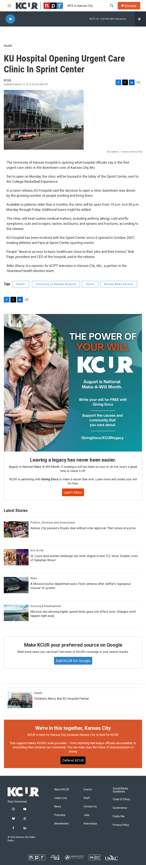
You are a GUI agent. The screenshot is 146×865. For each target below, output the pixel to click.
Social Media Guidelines (120, 790)
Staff (87, 798)
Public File (119, 816)
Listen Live (60, 798)
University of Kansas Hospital (56, 284)
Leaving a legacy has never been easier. (73, 460)
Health (8, 46)
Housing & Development (45, 606)
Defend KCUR (73, 760)
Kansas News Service (118, 284)
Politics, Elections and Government (52, 522)
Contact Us (90, 806)
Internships (90, 823)
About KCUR (61, 789)
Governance (120, 807)
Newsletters (61, 823)
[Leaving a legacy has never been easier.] (73, 383)
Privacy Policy (121, 825)
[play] (10, 19)
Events (88, 789)
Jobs (87, 815)
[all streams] (140, 19)
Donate (130, 6)
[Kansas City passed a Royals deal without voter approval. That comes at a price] (16, 529)
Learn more (73, 492)
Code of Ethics (121, 799)
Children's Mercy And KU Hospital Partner (61, 698)
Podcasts (60, 815)
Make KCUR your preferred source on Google (73, 645)
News (33, 578)
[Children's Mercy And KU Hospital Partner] (20, 700)
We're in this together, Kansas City (73, 728)
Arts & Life (37, 550)
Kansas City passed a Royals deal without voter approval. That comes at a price (83, 528)
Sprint (90, 284)
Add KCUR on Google (73, 660)
